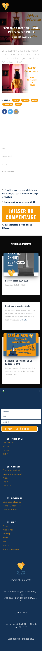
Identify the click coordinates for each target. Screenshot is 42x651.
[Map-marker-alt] (14, 402)
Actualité (25, 100)
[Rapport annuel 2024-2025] (21, 264)
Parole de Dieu (8, 104)
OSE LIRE (11, 522)
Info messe (6, 450)
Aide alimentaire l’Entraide (12, 501)
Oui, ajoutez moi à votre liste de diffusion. (17, 226)
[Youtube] (28, 402)
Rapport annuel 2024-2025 (16, 280)
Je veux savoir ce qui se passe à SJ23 (19, 201)
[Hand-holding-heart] (7, 402)
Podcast (5, 477)
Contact (5, 453)
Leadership (6, 533)
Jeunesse (6, 545)
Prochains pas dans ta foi (11, 470)
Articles (34, 100)
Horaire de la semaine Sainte (17, 306)
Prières (18, 104)
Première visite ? (8, 442)
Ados (4, 541)
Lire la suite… (23, 319)
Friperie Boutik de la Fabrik (12, 505)
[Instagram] (35, 402)
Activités (16, 100)
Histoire (5, 537)
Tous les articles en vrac (11, 549)
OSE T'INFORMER (15, 438)
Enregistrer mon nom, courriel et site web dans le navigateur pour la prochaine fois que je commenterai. (20, 193)
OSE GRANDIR (14, 466)
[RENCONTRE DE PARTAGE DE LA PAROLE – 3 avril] (21, 344)
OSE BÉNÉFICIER (15, 498)
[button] (22, 438)
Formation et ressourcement (12, 474)
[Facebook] (21, 402)
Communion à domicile (10, 509)
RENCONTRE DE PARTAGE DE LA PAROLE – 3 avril (18, 362)
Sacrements (7, 485)
